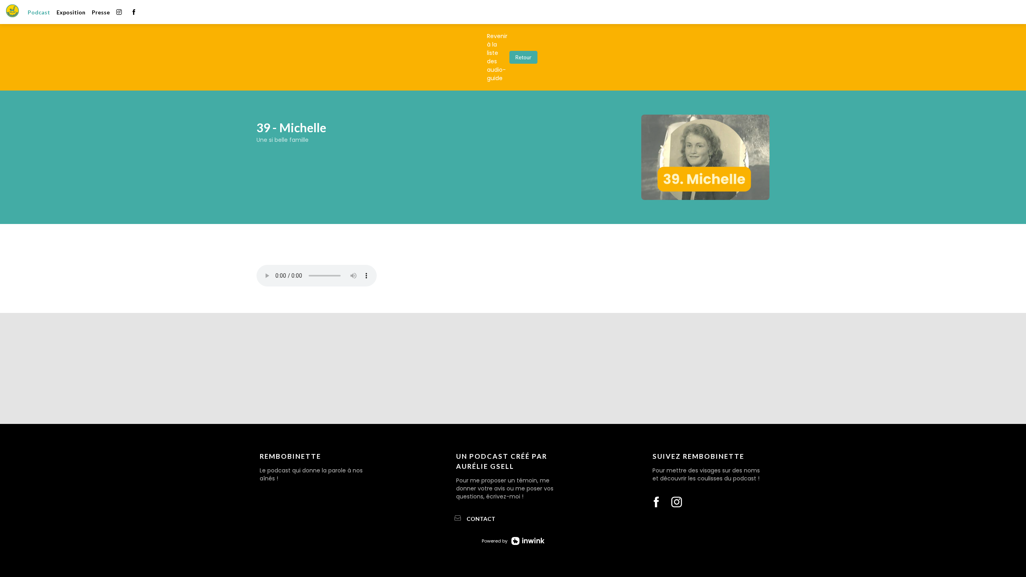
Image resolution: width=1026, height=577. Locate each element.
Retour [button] (523, 57)
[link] (71, 12)
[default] (39, 12)
